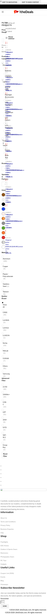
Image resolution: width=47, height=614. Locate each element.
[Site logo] (23, 12)
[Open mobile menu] (3, 12)
